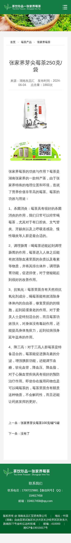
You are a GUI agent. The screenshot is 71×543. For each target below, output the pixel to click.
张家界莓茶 (43, 42)
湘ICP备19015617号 (35, 527)
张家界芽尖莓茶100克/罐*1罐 (40, 423)
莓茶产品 (26, 42)
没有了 (25, 433)
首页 (13, 42)
